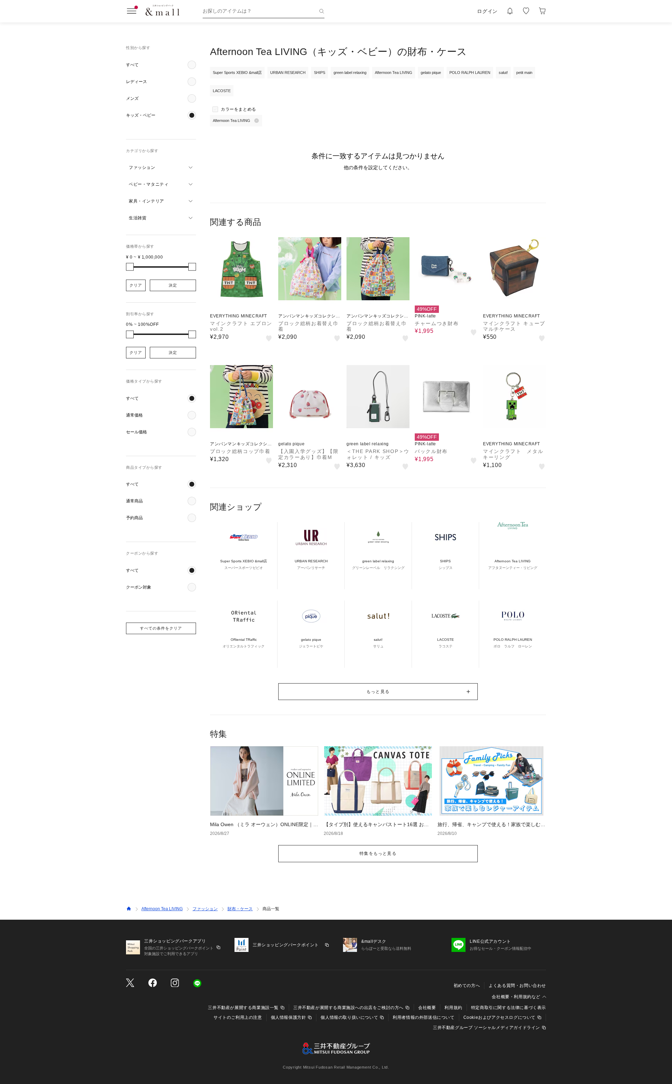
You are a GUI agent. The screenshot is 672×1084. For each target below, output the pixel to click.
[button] (161, 64)
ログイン (487, 11)
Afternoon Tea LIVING (162, 908)
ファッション (205, 908)
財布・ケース (240, 908)
